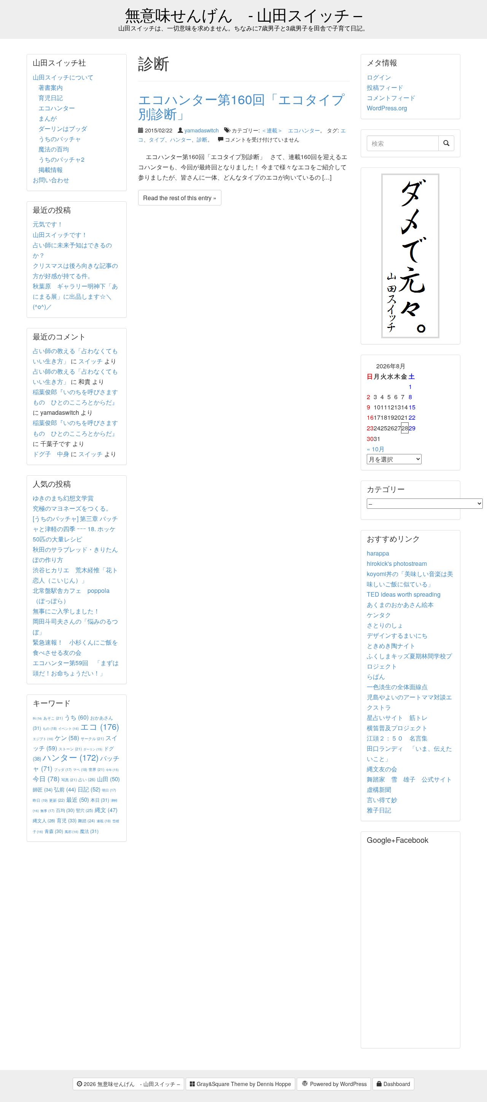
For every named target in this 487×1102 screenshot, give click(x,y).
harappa (378, 553)
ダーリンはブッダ (62, 128)
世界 (96, 769)
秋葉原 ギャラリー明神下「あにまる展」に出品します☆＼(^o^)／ (75, 296)
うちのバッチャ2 (61, 159)
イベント (68, 728)
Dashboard (396, 1084)
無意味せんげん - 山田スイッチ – (243, 14)
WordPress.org (387, 108)
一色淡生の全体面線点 (397, 686)
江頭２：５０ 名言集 (397, 738)
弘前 (65, 789)
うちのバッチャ (59, 138)
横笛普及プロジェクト (397, 727)
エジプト (43, 738)
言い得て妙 (382, 799)
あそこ (53, 718)
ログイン (379, 77)
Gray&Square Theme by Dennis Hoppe (243, 1084)
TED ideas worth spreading (404, 594)
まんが (47, 118)
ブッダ (63, 769)
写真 (69, 779)
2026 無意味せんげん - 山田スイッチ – (131, 1084)
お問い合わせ (51, 179)
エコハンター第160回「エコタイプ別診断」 (241, 105)
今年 (112, 770)
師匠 (43, 789)
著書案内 (50, 87)
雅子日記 (379, 810)
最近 (77, 799)
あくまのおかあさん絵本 (400, 604)
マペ (80, 769)
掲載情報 (50, 169)
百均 (65, 810)
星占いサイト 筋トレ (397, 717)
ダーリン (92, 749)
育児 (66, 820)
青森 (54, 831)
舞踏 (86, 820)
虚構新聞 (379, 789)
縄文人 (44, 820)
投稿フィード (385, 87)
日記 (89, 789)
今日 (46, 778)
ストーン (70, 749)
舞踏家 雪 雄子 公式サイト (409, 779)
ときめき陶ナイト (391, 645)
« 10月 (376, 448)
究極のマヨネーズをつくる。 (72, 508)
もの (50, 728)
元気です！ (48, 224)
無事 (47, 810)
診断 (202, 139)
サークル (92, 738)
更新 (57, 800)
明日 (109, 790)
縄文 (106, 810)
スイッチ (90, 361)
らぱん (376, 676)
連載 (104, 820)
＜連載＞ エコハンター (290, 130)
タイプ (157, 139)
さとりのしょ (385, 625)
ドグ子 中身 (51, 453)
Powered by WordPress (338, 1084)
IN (37, 718)
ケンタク (379, 614)
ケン (67, 737)
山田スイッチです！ (60, 234)
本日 (100, 799)
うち (76, 717)
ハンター (180, 139)
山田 (108, 779)
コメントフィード (391, 97)
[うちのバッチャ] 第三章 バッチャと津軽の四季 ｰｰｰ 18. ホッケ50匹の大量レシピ (75, 528)
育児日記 (50, 97)
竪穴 (84, 810)
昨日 (40, 800)
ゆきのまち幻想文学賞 (63, 498)
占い (86, 779)
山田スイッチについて (63, 77)
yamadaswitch (202, 130)
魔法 (89, 831)
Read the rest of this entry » (179, 197)
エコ (99, 726)
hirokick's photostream (397, 563)
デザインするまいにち (397, 635)
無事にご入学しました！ (66, 611)
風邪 (71, 831)
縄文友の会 (382, 768)
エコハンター (56, 108)
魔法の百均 (53, 149)
